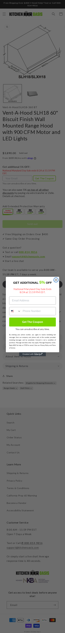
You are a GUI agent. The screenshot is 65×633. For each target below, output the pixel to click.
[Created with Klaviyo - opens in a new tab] (32, 354)
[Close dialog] (56, 280)
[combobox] (15, 311)
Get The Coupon (32, 322)
